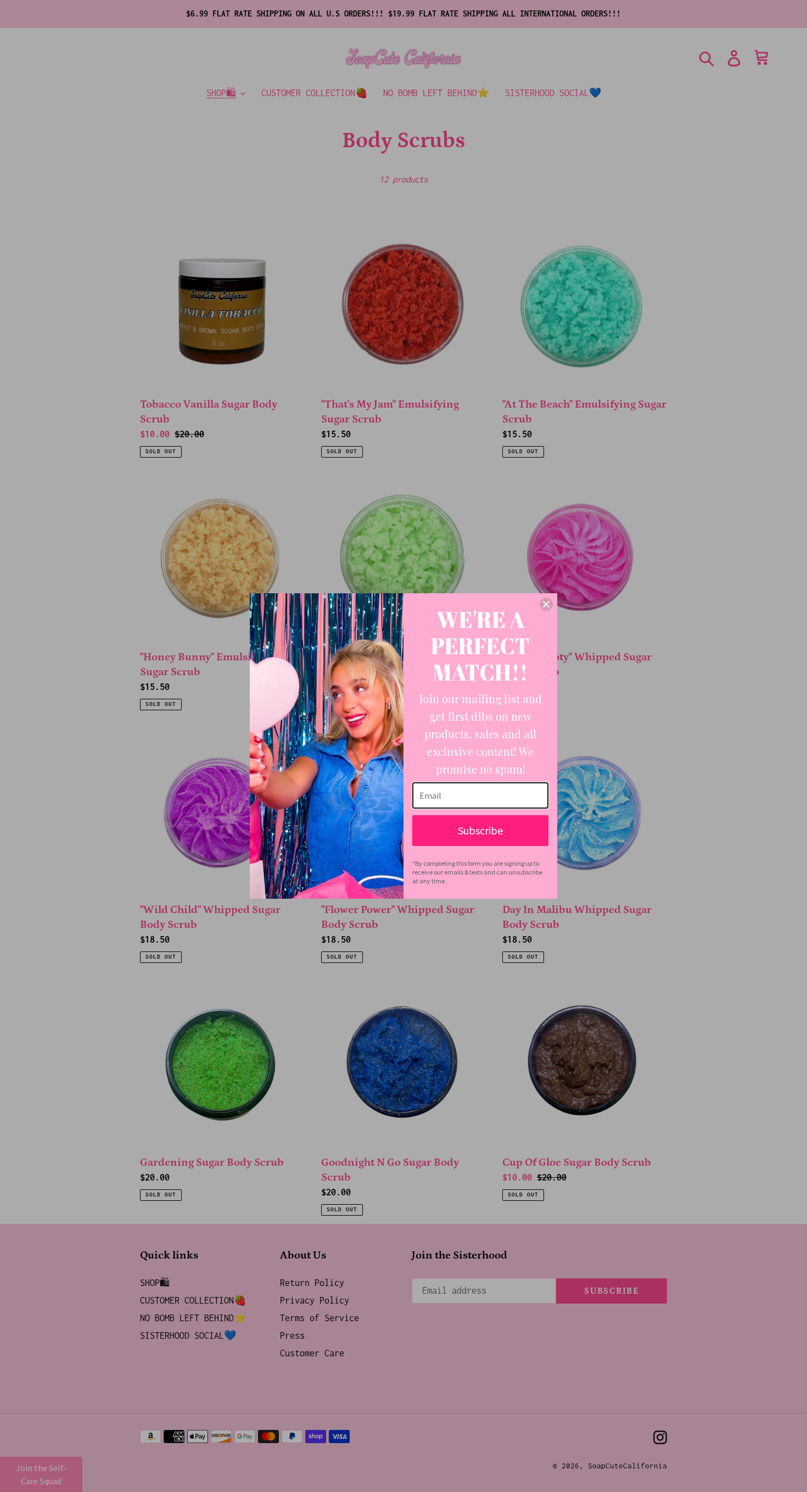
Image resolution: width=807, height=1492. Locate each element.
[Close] (546, 604)
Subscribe (480, 830)
